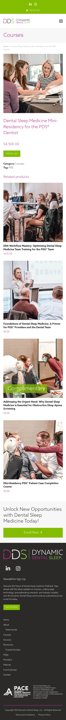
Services (7, 640)
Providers (7, 660)
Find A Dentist (10, 670)
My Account (34, 10)
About (6, 625)
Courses (19, 164)
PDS (11, 168)
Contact (6, 675)
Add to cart (12, 153)
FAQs (5, 655)
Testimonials (11, 630)
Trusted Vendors (12, 650)
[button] (61, 21)
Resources (8, 645)
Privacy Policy (44, 715)
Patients (7, 665)
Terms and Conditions (25, 715)
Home (6, 620)
